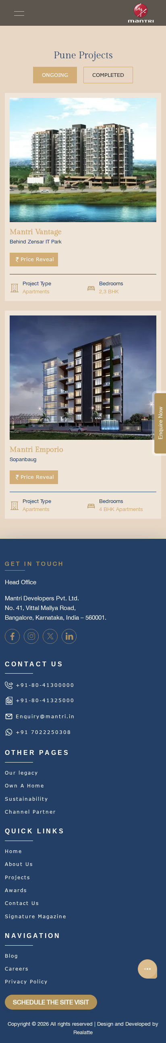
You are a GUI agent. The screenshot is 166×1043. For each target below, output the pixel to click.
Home (13, 851)
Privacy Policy (26, 982)
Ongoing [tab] (55, 75)
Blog (11, 956)
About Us (19, 864)
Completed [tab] (108, 75)
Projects (17, 877)
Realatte (83, 1032)
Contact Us (22, 903)
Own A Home (24, 786)
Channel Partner (30, 812)
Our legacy (21, 773)
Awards (16, 890)
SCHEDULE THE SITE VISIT (51, 1002)
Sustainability (26, 799)
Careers (17, 969)
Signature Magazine (35, 916)
